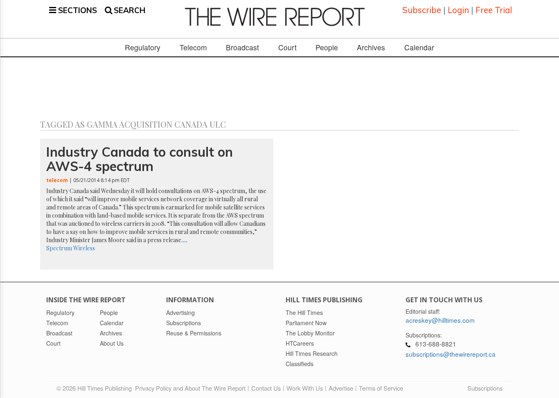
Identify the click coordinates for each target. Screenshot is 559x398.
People (327, 47)
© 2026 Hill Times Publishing (95, 388)
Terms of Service (381, 388)
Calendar (419, 47)
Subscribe (421, 10)
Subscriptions (485, 388)
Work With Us (304, 388)
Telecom (193, 47)
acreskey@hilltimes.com (440, 319)
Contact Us (266, 388)
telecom (57, 180)
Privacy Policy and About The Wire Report (190, 388)
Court (287, 47)
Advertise (341, 388)
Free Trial (494, 10)
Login (458, 10)
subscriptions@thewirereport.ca (451, 353)
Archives (371, 47)
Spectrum (59, 248)
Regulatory (142, 47)
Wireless (84, 248)
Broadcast (242, 47)
